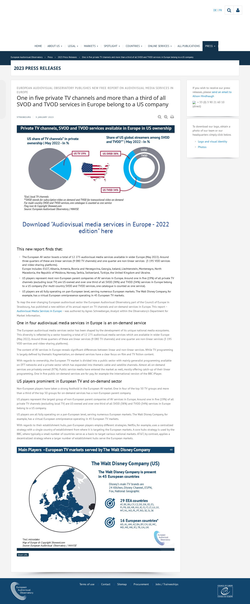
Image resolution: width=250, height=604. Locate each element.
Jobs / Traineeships (167, 584)
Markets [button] (90, 46)
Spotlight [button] (110, 46)
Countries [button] (133, 46)
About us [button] (53, 46)
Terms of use (86, 584)
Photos (202, 147)
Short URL (23, 554)
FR (220, 10)
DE (215, 10)
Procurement (141, 584)
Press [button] (209, 46)
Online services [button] (158, 46)
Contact (105, 584)
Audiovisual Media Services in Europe (39, 311)
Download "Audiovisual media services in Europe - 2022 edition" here (95, 227)
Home (38, 46)
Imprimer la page (172, 117)
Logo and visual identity (212, 141)
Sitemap (122, 584)
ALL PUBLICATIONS (189, 46)
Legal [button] (72, 46)
